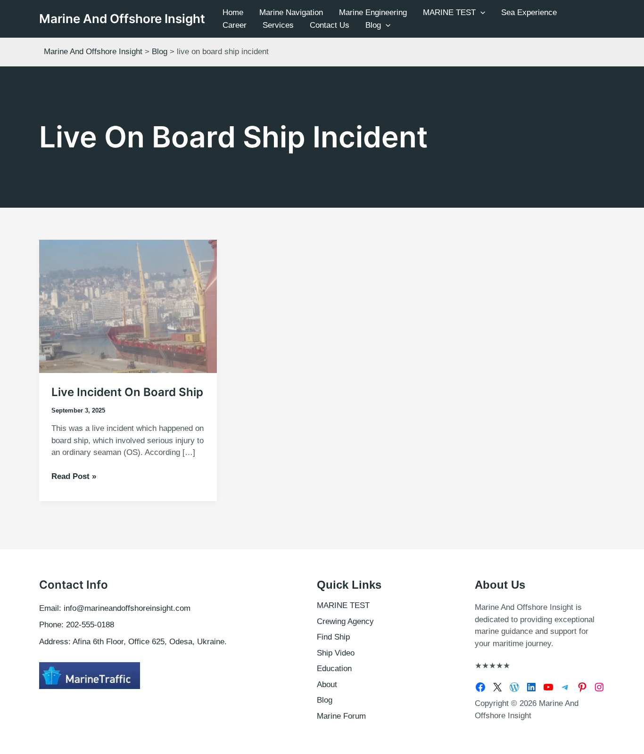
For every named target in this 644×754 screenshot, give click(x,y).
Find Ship (333, 636)
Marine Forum (341, 716)
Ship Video (336, 653)
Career (235, 25)
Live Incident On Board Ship (127, 392)
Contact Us (329, 25)
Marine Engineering (373, 12)
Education (334, 668)
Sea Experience (529, 12)
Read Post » (73, 477)
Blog (373, 25)
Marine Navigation (291, 12)
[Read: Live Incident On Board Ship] (128, 305)
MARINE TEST (449, 12)
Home (233, 12)
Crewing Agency (345, 621)
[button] (480, 12)
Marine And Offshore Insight (122, 18)
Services (278, 25)
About (327, 684)
